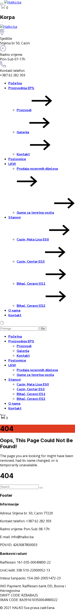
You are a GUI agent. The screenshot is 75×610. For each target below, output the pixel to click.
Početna (15, 83)
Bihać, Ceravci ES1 (31, 283)
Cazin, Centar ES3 (31, 261)
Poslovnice (17, 159)
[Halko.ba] (12, 2)
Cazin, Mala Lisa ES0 (33, 239)
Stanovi (14, 217)
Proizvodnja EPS (21, 88)
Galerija (23, 132)
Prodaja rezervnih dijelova (37, 168)
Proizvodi (24, 110)
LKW (12, 164)
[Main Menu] (1, 3)
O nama (14, 310)
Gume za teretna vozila (35, 212)
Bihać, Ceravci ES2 (31, 305)
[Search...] (41, 487)
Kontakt (23, 154)
